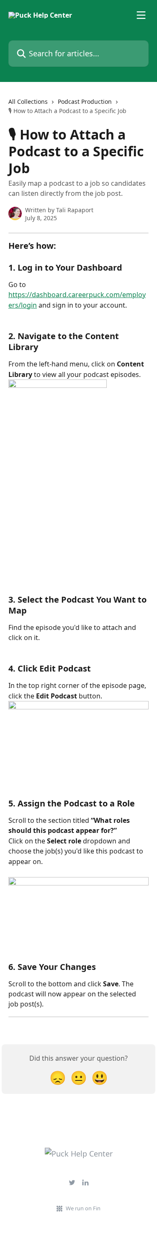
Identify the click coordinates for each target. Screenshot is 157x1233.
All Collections (28, 101)
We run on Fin (83, 1208)
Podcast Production (85, 101)
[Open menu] (141, 15)
